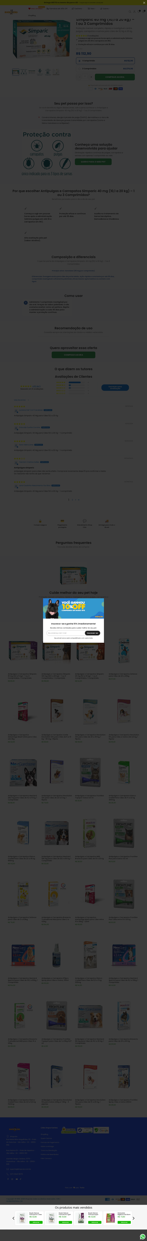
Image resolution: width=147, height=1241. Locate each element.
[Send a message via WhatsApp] (143, 1237)
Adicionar (36, 1222)
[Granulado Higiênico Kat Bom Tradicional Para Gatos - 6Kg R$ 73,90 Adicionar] (110, 1223)
